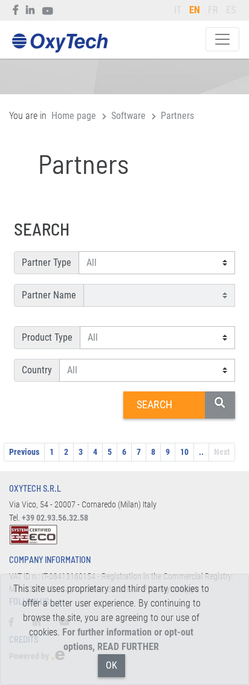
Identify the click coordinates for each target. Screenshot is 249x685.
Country (37, 370)
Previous (24, 452)
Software (128, 115)
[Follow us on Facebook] (16, 10)
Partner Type (46, 262)
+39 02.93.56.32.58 (55, 518)
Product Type (47, 337)
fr (213, 10)
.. (201, 452)
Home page (73, 115)
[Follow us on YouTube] (48, 10)
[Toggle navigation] (222, 39)
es (231, 10)
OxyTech (59, 43)
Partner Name (49, 295)
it (177, 10)
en (194, 10)
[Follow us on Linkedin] (30, 10)
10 (184, 452)
